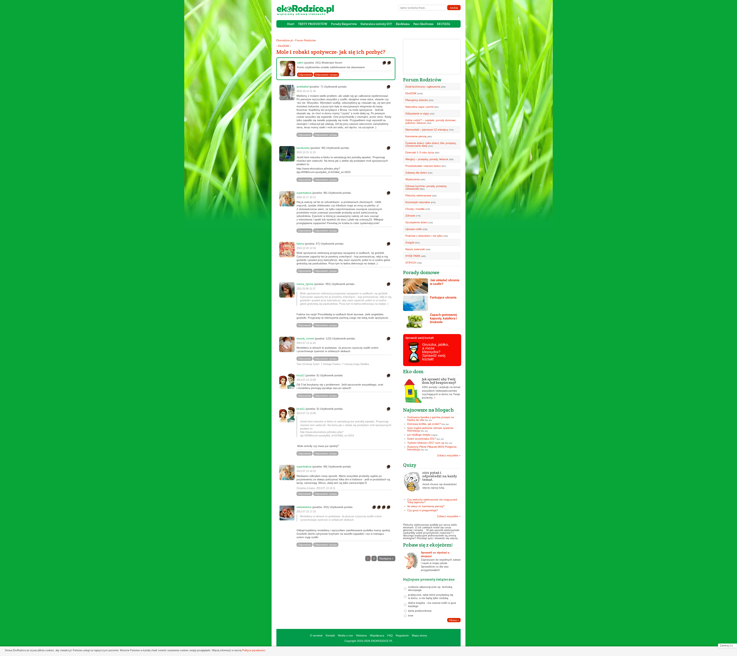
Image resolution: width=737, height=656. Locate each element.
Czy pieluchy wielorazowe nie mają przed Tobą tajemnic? (432, 501)
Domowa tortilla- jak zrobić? (424, 423)
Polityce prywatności (253, 650)
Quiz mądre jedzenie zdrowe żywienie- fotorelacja (430, 429)
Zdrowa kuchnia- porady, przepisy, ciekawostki (426, 187)
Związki (409, 242)
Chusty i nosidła (415, 208)
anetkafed (303, 86)
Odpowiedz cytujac (326, 74)
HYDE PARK (412, 255)
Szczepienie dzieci (416, 222)
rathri (300, 62)
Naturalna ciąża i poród (419, 106)
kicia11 (301, 375)
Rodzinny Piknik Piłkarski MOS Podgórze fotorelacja (432, 448)
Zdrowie (410, 215)
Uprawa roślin (413, 229)
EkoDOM (283, 45)
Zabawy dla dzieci (416, 172)
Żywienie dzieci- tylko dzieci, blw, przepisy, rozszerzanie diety (430, 144)
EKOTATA (443, 24)
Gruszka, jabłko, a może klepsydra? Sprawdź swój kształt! (435, 351)
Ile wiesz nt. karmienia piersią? (426, 506)
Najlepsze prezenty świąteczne (429, 579)
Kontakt (330, 635)
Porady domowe (421, 272)
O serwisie (316, 635)
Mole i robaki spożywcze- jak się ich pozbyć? (330, 52)
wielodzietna (304, 507)
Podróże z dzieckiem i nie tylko (424, 235)
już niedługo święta (418, 434)
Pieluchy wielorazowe (418, 195)
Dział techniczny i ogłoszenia (422, 86)
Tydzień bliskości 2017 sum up (425, 442)
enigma (434, 435)
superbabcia (304, 192)
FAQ (390, 635)
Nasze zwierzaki (415, 249)
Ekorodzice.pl (284, 40)
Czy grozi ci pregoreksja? (422, 510)
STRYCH (410, 262)
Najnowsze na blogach (428, 410)
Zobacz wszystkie (449, 455)
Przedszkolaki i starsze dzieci (423, 165)
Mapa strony (419, 635)
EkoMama (403, 24)
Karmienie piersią (415, 136)
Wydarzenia (412, 179)
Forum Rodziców (305, 40)
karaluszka (303, 147)
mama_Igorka (305, 283)
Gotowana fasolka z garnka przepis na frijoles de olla (430, 418)
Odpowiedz (305, 74)
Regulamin (402, 635)
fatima (300, 243)
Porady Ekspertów (344, 24)
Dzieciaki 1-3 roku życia (419, 152)
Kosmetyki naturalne (417, 202)
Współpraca (377, 635)
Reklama (361, 635)
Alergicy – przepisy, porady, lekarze (426, 159)
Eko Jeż (428, 420)
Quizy (409, 465)
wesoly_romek (305, 338)
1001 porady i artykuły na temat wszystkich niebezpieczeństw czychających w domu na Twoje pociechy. (441, 388)
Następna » (386, 558)
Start (290, 24)
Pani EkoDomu (423, 24)
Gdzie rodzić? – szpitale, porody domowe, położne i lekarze (430, 121)
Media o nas (345, 635)
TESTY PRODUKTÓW (312, 24)
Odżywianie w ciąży (417, 113)
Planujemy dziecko (416, 100)
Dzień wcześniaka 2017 (421, 438)
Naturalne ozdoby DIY (376, 24)
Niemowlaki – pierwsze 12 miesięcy (426, 129)
